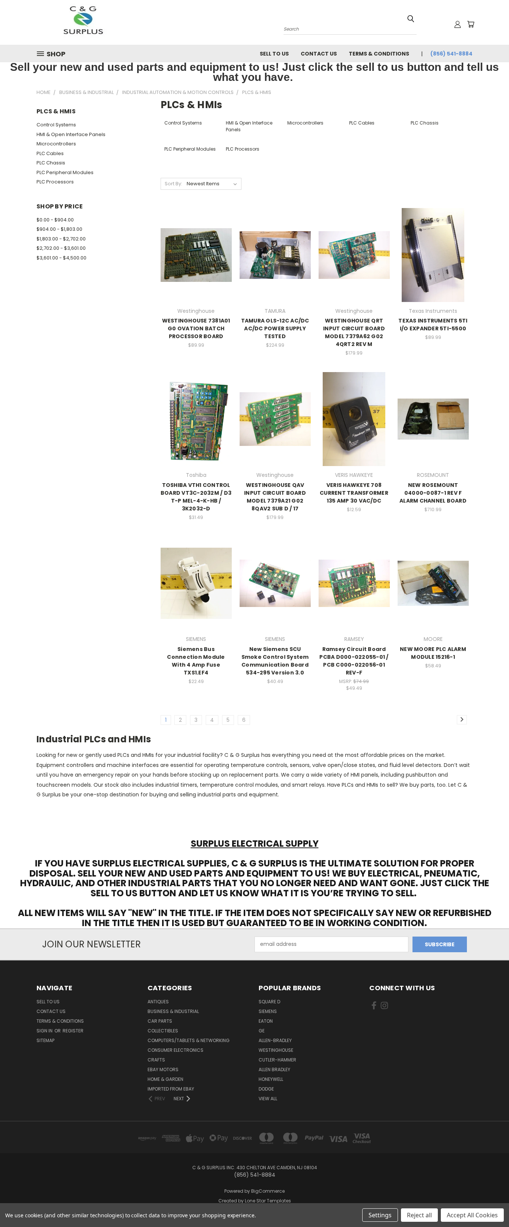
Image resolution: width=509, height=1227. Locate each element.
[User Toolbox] (457, 24)
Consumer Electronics (175, 1050)
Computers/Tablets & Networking (189, 1040)
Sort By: (173, 183)
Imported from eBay (171, 1089)
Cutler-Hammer (277, 1060)
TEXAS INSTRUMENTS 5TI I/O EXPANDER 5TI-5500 (432, 324)
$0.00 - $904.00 (55, 219)
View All (268, 1098)
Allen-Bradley (275, 1040)
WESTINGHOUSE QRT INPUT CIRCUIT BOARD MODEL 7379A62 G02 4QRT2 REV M (354, 332)
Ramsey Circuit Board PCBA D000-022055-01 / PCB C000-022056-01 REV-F (353, 660)
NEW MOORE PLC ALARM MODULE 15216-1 (433, 653)
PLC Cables (50, 153)
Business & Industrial (173, 1011)
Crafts (156, 1060)
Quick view (196, 239)
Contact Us (319, 53)
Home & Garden (165, 1079)
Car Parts (160, 1021)
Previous (489, 1204)
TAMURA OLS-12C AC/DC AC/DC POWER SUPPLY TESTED (275, 328)
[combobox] (350, 28)
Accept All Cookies (472, 1215)
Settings (380, 1215)
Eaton (266, 1021)
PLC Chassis (51, 162)
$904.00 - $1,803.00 (59, 229)
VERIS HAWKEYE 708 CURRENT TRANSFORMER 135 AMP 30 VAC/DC (354, 492)
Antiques (158, 1001)
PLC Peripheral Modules (65, 172)
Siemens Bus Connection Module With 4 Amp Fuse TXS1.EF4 (196, 660)
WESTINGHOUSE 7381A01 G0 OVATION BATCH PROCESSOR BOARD (196, 328)
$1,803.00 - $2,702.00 (61, 238)
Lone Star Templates (268, 1201)
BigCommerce (268, 1191)
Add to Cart (196, 268)
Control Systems (56, 124)
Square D (269, 1001)
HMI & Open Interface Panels (71, 134)
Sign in (45, 1031)
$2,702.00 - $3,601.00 (61, 248)
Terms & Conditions (379, 53)
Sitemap (45, 1040)
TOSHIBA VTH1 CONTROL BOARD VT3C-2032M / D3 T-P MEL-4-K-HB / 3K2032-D (196, 496)
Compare (194, 254)
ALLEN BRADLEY (274, 1069)
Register (73, 1031)
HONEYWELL (271, 1079)
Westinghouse (276, 1050)
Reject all (419, 1215)
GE (262, 1031)
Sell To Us (274, 53)
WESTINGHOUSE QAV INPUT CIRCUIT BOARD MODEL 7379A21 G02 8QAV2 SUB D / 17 (275, 496)
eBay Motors (163, 1069)
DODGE (266, 1089)
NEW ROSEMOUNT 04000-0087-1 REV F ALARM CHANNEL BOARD (433, 492)
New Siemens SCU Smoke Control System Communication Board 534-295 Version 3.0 (275, 660)
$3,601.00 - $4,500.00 (61, 257)
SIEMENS (268, 1011)
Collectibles (163, 1031)
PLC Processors (55, 181)
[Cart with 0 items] (470, 24)
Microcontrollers (56, 143)
